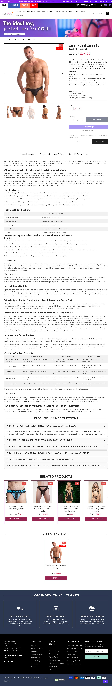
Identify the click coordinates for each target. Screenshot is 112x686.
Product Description (27, 154)
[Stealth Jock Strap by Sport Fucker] (56, 552)
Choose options (16, 519)
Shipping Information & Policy (52, 154)
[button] (5, 73)
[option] (34, 73)
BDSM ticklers (73, 266)
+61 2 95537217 (15, 648)
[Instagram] (8, 661)
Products (16, 39)
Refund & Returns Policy (78, 154)
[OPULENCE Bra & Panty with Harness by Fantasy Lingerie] (96, 492)
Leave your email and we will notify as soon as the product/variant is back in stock (88, 136)
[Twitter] (16, 661)
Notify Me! (100, 141)
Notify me (56, 578)
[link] (82, 120)
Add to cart (69, 519)
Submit (96, 657)
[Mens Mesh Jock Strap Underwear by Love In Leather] (43, 492)
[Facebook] (4, 661)
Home (10, 39)
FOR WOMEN (14, 5)
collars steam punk (16, 389)
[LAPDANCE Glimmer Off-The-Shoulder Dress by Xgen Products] (69, 492)
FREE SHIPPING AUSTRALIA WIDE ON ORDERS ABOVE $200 (36, 1)
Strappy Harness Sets (11, 366)
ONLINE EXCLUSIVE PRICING (69, 1)
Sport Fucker (79, 91)
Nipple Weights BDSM (12, 384)
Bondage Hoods (10, 378)
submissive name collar (40, 185)
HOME (4, 5)
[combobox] (97, 13)
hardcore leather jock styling (31, 401)
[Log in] (101, 5)
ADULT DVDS (93, 5)
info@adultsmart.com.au (17, 650)
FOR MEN (25, 5)
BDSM (34, 5)
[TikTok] (12, 661)
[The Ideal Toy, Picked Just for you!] (56, 28)
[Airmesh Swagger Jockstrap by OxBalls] (16, 492)
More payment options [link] (88, 130)
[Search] (99, 13)
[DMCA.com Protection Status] (60, 680)
